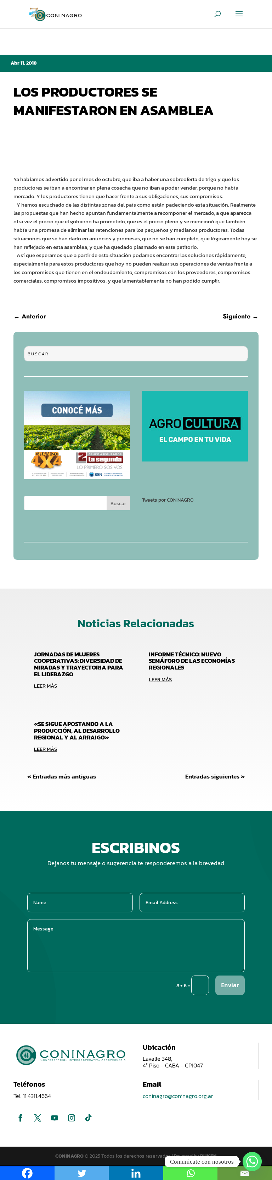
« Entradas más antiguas (61, 776)
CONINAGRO (70, 1156)
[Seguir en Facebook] (20, 1118)
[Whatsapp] (252, 1161)
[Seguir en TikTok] (88, 1118)
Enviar (230, 985)
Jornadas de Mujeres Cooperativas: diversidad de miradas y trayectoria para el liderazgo (78, 664)
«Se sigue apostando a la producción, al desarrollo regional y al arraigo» (77, 730)
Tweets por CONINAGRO (168, 500)
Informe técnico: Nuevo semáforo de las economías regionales (192, 661)
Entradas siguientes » (215, 776)
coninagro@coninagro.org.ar (178, 1096)
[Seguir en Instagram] (71, 1118)
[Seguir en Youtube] (54, 1118)
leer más (45, 686)
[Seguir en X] (37, 1118)
